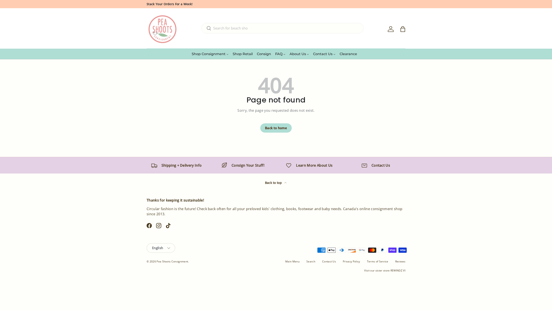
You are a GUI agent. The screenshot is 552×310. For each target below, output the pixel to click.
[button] (403, 29)
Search (310, 261)
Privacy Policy (351, 261)
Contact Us (329, 261)
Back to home (276, 128)
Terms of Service (377, 261)
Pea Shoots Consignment (172, 261)
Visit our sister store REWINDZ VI (384, 270)
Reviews (400, 261)
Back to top (274, 183)
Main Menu (292, 261)
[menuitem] (210, 53)
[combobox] (282, 28)
